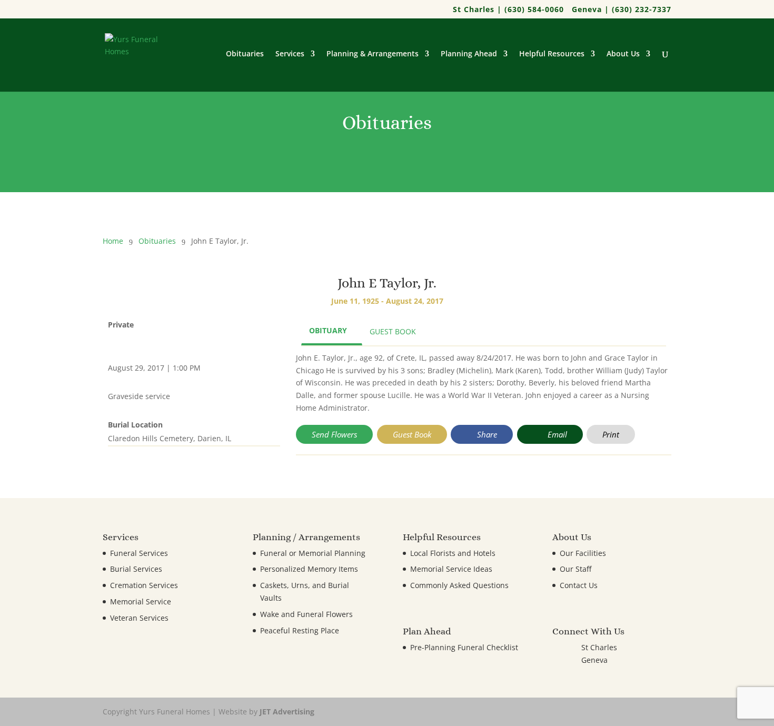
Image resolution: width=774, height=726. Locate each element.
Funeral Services (139, 553)
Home (113, 241)
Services (289, 54)
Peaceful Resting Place (299, 630)
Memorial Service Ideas (451, 569)
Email (556, 434)
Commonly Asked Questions (459, 585)
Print (610, 434)
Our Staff (575, 569)
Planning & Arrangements (372, 54)
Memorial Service (140, 601)
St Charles (599, 647)
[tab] (331, 331)
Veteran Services (139, 618)
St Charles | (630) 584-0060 (508, 10)
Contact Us (579, 585)
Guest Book (412, 434)
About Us (623, 54)
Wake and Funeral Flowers (306, 614)
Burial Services (136, 569)
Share (486, 434)
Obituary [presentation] (328, 330)
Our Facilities (583, 553)
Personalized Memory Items (309, 569)
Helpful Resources (551, 54)
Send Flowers (334, 434)
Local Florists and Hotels (452, 553)
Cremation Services (144, 585)
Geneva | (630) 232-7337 (621, 10)
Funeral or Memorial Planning (312, 553)
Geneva (594, 660)
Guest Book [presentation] (393, 331)
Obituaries (245, 54)
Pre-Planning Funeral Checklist (464, 647)
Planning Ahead (469, 54)
